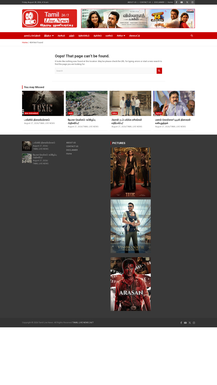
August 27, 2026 (31, 123)
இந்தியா (47, 35)
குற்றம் (71, 35)
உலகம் (71, 113)
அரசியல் (61, 35)
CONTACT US (145, 2)
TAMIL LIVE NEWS (47, 123)
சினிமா (120, 35)
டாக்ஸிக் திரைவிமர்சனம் (37, 119)
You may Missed (34, 87)
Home (170, 2)
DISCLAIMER (159, 2)
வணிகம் (109, 35)
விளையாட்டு (134, 35)
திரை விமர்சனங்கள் (31, 113)
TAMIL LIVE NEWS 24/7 (82, 322)
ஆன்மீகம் (98, 35)
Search (159, 71)
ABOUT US (132, 2)
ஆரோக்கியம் (83, 35)
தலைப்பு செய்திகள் (32, 35)
